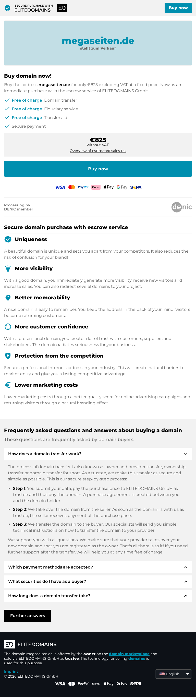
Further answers (27, 615)
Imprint (11, 671)
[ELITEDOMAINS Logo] (80, 644)
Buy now (178, 7)
